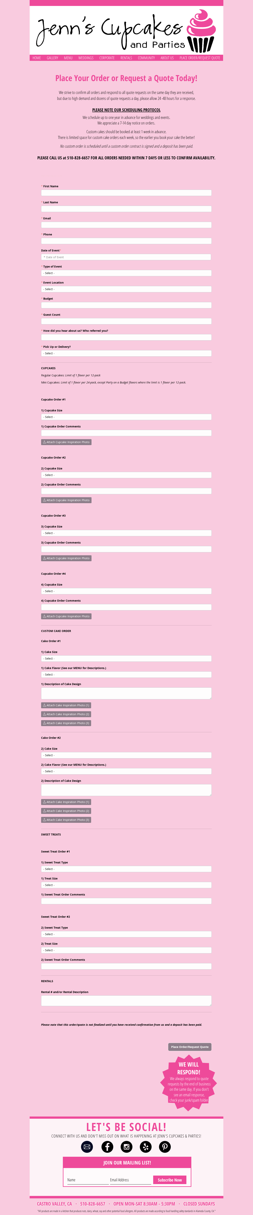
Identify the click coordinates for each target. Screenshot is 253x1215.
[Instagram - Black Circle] (126, 1147)
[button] (52, 58)
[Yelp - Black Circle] (146, 1147)
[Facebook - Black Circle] (107, 1147)
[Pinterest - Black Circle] (165, 1147)
